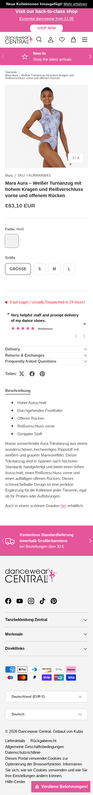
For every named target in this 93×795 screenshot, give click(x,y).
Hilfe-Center (15, 781)
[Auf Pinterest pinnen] (42, 374)
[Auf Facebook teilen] (32, 374)
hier (63, 505)
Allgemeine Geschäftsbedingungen (34, 746)
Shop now (46, 28)
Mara (9, 175)
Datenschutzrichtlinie (22, 752)
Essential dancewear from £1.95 (46, 18)
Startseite (11, 72)
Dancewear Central (34, 731)
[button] (73, 39)
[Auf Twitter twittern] (22, 374)
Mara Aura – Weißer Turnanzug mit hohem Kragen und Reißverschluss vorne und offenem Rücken (39, 77)
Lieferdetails (15, 740)
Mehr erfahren (75, 4)
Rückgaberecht (43, 740)
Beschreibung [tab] (17, 390)
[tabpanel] (46, 454)
